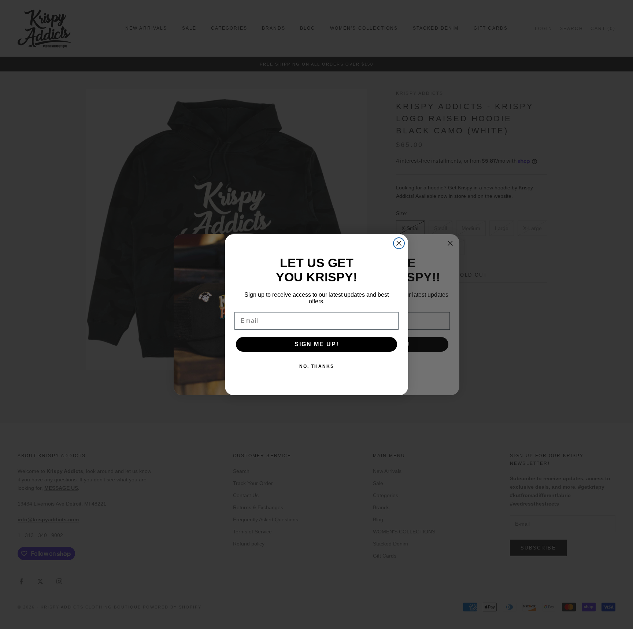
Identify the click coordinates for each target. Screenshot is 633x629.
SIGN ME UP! (317, 344)
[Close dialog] (398, 243)
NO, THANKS (316, 366)
